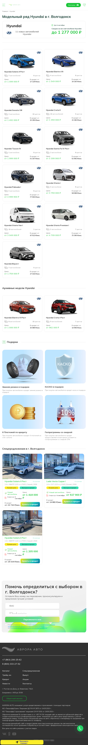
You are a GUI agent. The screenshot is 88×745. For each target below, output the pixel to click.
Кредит (5, 679)
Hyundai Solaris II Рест (14, 72)
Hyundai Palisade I (12, 187)
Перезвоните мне (32, 619)
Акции (26, 679)
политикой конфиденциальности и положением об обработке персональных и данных (31, 625)
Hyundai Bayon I (11, 264)
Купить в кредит (30, 504)
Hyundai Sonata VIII (13, 110)
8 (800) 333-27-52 (11, 664)
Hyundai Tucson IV (12, 148)
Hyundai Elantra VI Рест (15, 317)
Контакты (27, 683)
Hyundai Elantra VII (54, 71)
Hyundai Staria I (53, 183)
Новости (6, 683)
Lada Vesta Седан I (56, 481)
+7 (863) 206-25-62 (12, 659)
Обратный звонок (14, 698)
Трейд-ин (6, 675)
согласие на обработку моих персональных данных (29, 628)
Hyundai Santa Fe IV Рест (57, 148)
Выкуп (25, 675)
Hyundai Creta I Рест (55, 317)
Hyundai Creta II (53, 110)
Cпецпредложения (31, 671)
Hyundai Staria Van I (13, 225)
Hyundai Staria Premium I (57, 225)
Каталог (72, 5)
